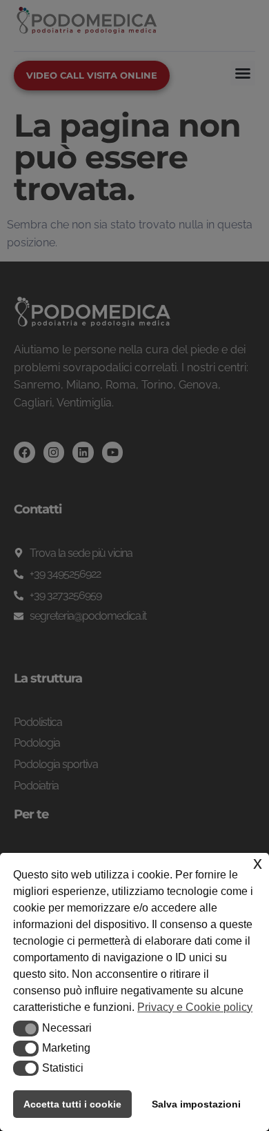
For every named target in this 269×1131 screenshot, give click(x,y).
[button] (26, 1028)
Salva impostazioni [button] (196, 1104)
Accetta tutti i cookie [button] (72, 1104)
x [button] (257, 862)
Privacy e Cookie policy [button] (194, 1007)
